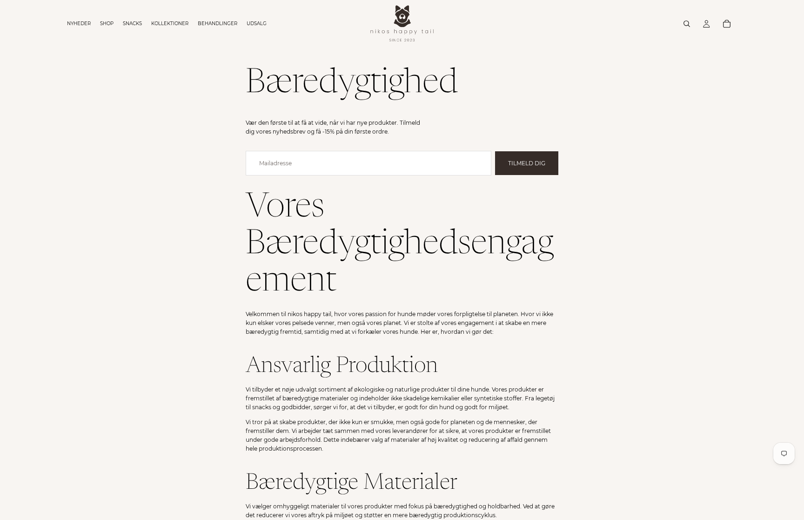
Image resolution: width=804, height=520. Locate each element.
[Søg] (687, 24)
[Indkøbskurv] (727, 24)
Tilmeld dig (526, 163)
